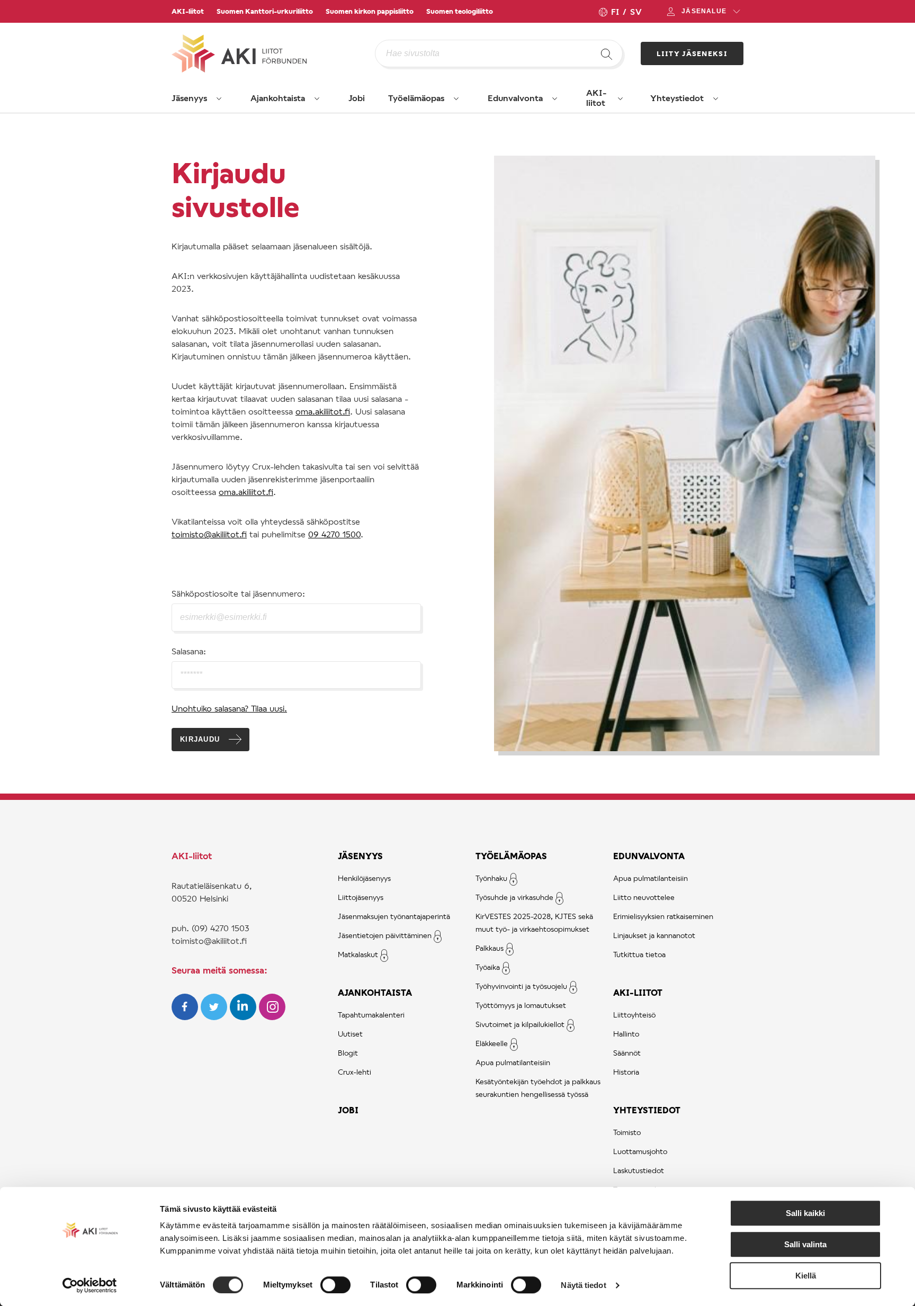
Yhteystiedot (677, 98)
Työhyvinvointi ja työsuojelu (521, 985)
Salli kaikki (805, 1213)
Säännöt (627, 1052)
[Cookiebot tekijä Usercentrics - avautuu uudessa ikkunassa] (89, 1285)
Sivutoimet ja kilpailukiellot (520, 1024)
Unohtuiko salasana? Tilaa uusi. (229, 708)
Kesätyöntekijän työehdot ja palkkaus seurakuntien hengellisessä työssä (538, 1087)
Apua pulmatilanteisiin (513, 1062)
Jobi (356, 98)
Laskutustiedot (638, 1170)
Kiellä (805, 1275)
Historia (626, 1071)
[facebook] (186, 1017)
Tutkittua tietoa (639, 954)
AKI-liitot (188, 11)
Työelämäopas (416, 98)
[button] (219, 98)
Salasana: (189, 651)
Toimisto (627, 1132)
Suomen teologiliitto (459, 11)
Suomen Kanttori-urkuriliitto (265, 11)
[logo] (273, 53)
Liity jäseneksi (692, 53)
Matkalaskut (358, 954)
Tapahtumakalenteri (371, 1014)
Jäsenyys (189, 98)
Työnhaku (491, 877)
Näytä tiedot (583, 1285)
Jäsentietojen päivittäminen (385, 935)
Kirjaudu (200, 739)
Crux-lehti (354, 1071)
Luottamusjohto (640, 1151)
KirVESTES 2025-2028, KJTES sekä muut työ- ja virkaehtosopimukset (534, 922)
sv (636, 11)
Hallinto (626, 1033)
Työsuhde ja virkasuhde (514, 897)
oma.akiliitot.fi (322, 411)
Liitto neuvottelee (644, 897)
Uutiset (350, 1033)
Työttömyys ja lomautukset (521, 1005)
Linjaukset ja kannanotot (654, 935)
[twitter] (215, 1017)
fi (614, 11)
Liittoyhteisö (634, 1014)
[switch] (335, 1284)
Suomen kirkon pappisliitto (370, 11)
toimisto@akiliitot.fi (209, 534)
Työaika (488, 966)
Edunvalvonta (515, 98)
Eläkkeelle (492, 1043)
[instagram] (272, 1017)
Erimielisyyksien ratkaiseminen (663, 916)
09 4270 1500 (334, 534)
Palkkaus (490, 947)
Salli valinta (805, 1244)
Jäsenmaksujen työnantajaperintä (394, 916)
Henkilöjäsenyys (364, 877)
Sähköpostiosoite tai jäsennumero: (238, 593)
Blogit (348, 1052)
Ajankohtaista (277, 98)
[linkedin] (244, 1017)
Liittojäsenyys (360, 897)
